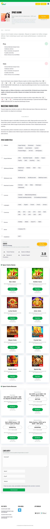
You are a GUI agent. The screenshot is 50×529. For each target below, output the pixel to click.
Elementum (30, 145)
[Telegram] (19, 510)
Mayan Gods (12, 340)
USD (34, 214)
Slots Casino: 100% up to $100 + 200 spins (37, 423)
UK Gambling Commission (40, 197)
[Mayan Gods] (12, 336)
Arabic (19, 204)
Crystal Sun (37, 340)
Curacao (20, 194)
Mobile (26, 221)
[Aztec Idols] (37, 307)
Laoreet (36, 148)
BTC (24, 211)
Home (2, 30)
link (29, 83)
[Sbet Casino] (3, 3)
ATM (19, 157)
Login (37, 3)
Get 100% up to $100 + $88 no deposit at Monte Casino (12, 397)
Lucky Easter (12, 311)
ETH (34, 211)
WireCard (20, 170)
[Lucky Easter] (12, 307)
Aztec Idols (37, 311)
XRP (40, 214)
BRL (19, 211)
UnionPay (32, 160)
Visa (38, 160)
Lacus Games (28, 148)
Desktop (20, 221)
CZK (29, 211)
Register (43, 3)
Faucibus (38, 145)
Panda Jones (12, 369)
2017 (19, 236)
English (26, 204)
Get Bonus (12, 406)
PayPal (20, 160)
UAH (29, 214)
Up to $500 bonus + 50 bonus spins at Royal (12, 423)
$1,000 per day (21, 177)
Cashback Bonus (12, 420)
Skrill (26, 160)
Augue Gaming (21, 145)
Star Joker (12, 282)
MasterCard (21, 167)
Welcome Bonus (37, 420)
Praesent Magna (22, 150)
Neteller (37, 157)
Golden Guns (37, 282)
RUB (44, 211)
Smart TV (33, 221)
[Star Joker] (12, 278)
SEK (19, 214)
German (45, 204)
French (38, 204)
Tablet (39, 221)
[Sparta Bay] (37, 366)
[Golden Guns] (37, 278)
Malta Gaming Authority (30, 194)
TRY (24, 214)
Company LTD (21, 229)
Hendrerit (20, 148)
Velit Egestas (39, 150)
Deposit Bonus (37, 392)
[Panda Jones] (12, 366)
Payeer (43, 157)
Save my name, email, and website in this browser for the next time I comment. (22, 486)
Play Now (43, 16)
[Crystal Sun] (37, 336)
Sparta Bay (37, 369)
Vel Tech (31, 150)
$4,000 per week (32, 177)
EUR (39, 211)
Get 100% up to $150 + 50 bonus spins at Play (37, 394)
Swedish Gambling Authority (24, 197)
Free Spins (12, 395)
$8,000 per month (43, 177)
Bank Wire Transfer (27, 157)
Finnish (32, 204)
